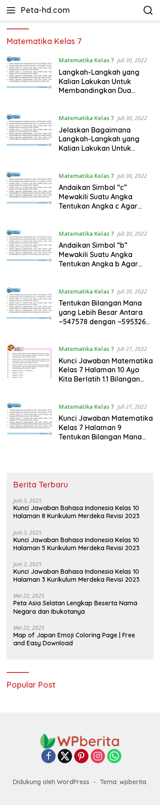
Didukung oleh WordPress (51, 782)
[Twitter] (65, 757)
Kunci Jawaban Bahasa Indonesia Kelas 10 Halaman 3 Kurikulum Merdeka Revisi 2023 (76, 576)
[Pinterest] (81, 757)
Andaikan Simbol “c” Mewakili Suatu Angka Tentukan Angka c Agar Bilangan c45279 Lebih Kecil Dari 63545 (106, 206)
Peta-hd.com (45, 10)
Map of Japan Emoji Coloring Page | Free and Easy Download (74, 639)
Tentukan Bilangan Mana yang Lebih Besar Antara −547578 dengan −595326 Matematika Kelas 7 (102, 316)
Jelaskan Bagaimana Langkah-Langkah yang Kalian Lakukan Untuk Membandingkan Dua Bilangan (99, 148)
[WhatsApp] (114, 757)
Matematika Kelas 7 (86, 60)
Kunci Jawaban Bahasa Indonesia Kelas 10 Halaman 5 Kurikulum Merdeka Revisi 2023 (76, 544)
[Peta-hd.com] (80, 741)
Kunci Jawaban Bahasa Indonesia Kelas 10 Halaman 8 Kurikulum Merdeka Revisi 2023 (76, 512)
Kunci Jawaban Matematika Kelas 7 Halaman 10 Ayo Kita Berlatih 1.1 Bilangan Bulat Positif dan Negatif (106, 374)
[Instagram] (98, 757)
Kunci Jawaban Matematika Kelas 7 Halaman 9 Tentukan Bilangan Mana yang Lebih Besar (106, 432)
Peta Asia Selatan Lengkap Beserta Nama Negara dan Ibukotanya (75, 607)
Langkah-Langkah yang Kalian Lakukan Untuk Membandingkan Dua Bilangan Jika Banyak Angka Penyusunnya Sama (103, 90)
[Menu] (13, 10)
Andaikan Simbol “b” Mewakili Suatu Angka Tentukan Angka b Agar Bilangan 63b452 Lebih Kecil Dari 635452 (106, 263)
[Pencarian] (148, 10)
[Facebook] (48, 757)
